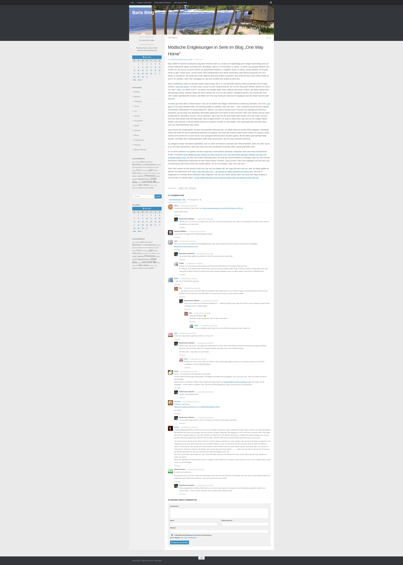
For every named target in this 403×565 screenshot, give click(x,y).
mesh (153, 173)
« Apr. (134, 80)
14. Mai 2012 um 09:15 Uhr (205, 219)
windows (135, 188)
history (155, 170)
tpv (136, 185)
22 (138, 74)
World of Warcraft (140, 150)
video (140, 185)
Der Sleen (177, 401)
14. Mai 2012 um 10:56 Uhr (205, 343)
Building (136, 92)
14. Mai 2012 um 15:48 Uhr (194, 263)
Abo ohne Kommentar (188, 537)
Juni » (140, 80)
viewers (152, 185)
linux (149, 173)
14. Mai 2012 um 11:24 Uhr (192, 288)
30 (143, 77)
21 (270, 38)
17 (147, 70)
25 (151, 74)
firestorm (150, 167)
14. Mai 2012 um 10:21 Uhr (189, 278)
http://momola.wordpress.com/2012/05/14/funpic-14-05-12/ (223, 208)
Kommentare (178, 200)
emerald (158, 164)
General (137, 116)
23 (143, 74)
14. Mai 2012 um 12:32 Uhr (189, 371)
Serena (176, 427)
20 (159, 70)
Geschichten (138, 121)
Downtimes (138, 101)
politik (134, 179)
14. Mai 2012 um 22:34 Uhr (189, 427)
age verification (136, 162)
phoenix (157, 176)
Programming (138, 140)
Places (136, 135)
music (134, 176)
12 (155, 67)
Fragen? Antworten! (144, 2)
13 (159, 67)
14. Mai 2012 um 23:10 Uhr (205, 417)
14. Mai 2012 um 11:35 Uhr (209, 325)
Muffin (176, 278)
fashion (181, 188)
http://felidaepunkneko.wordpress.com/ (238, 382)
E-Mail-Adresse (227, 520)
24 (147, 74)
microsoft (157, 173)
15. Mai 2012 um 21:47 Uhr (205, 485)
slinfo (133, 185)
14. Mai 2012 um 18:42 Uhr (191, 401)
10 (147, 67)
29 (138, 77)
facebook (134, 167)
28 (134, 77)
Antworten (177, 215)
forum (134, 170)
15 (138, 70)
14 (134, 70)
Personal (172, 38)
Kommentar (174, 506)
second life (192, 188)
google (147, 170)
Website (173, 528)
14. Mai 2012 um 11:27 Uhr (205, 253)
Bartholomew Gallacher (181, 59)
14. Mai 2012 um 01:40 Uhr (189, 206)
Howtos (136, 125)
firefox (144, 167)
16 (143, 70)
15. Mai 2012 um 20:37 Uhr (196, 469)
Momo (176, 205)
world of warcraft (144, 188)
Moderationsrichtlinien (162, 2)
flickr (154, 167)
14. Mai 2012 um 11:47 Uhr (198, 359)
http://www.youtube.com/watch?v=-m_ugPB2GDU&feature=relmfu (197, 407)
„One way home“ (182, 87)
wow (152, 188)
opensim (140, 176)
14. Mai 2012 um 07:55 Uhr (197, 231)
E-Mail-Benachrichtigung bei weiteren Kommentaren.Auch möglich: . (191, 536)
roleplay (140, 182)
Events (136, 106)
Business (137, 96)
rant (186, 188)
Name (172, 520)
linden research (144, 173)
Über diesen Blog (180, 2)
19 (155, 70)
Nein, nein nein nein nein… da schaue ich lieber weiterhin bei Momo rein (222, 172)
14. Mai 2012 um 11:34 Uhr (202, 313)
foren (157, 167)
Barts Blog (143, 12)
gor (151, 169)
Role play (137, 145)
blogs (145, 162)
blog (142, 162)
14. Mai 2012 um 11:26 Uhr (210, 300)
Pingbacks (195, 200)
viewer (146, 185)
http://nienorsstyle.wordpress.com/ (186, 246)
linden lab (136, 173)
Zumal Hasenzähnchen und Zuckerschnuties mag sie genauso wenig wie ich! (226, 178)
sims (158, 182)
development (150, 164)
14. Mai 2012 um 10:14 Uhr (188, 241)
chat (143, 165)
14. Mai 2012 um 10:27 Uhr (188, 333)
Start (132, 2)
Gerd (175, 333)
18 (151, 70)
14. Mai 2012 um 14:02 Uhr (205, 392)
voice (155, 185)
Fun (135, 111)
